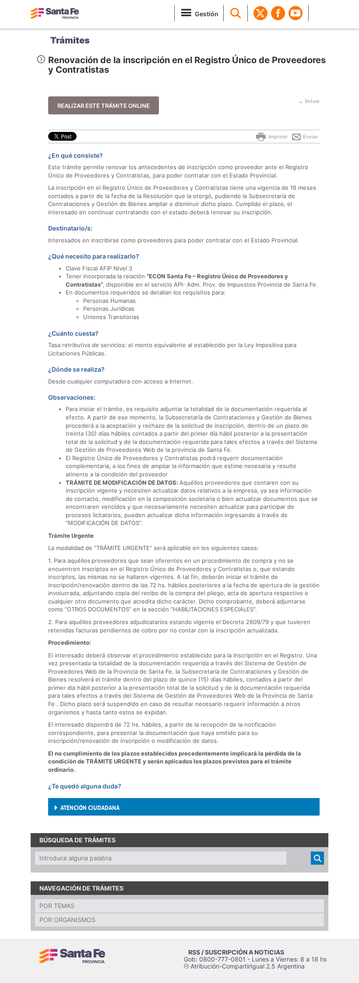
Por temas (56, 905)
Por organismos (67, 919)
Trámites (70, 40)
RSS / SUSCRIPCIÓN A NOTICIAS (236, 952)
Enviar (310, 137)
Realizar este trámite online (103, 105)
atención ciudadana (90, 807)
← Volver (309, 101)
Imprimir (277, 137)
